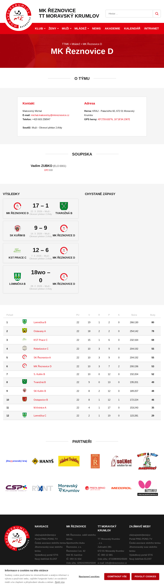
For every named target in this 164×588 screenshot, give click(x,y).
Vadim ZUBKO (41, 166)
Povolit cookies (145, 576)
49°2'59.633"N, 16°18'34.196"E (114, 119)
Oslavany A (40, 331)
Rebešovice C (41, 348)
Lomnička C (40, 415)
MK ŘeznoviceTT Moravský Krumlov (69, 13)
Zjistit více (60, 582)
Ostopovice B (41, 399)
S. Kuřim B (39, 374)
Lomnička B (40, 322)
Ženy (52, 28)
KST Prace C (41, 340)
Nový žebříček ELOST (46, 559)
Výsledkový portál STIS (46, 555)
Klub (39, 28)
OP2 (46, 170)
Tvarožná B (40, 382)
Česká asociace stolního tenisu (50, 543)
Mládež (80, 28)
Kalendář (132, 28)
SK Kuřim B (40, 391)
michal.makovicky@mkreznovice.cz (50, 115)
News (96, 28)
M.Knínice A (40, 407)
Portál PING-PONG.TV (46, 539)
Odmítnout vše (117, 576)
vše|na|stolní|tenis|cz (45, 535)
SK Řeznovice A (42, 357)
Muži (65, 28)
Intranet (151, 28)
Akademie (112, 28)
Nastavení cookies (89, 576)
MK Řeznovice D (43, 366)
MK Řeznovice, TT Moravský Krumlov (17, 538)
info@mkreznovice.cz (116, 563)
